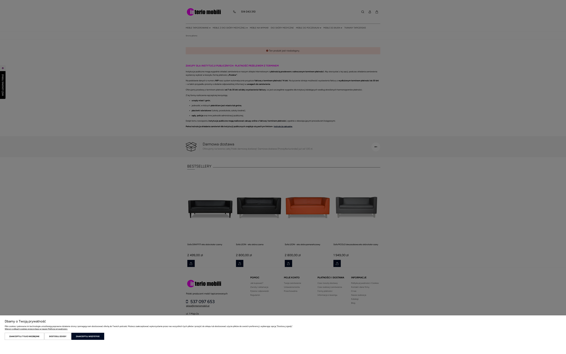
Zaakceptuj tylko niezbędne (24, 336)
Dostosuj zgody (57, 336)
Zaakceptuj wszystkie (88, 336)
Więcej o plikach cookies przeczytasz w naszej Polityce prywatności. (36, 329)
